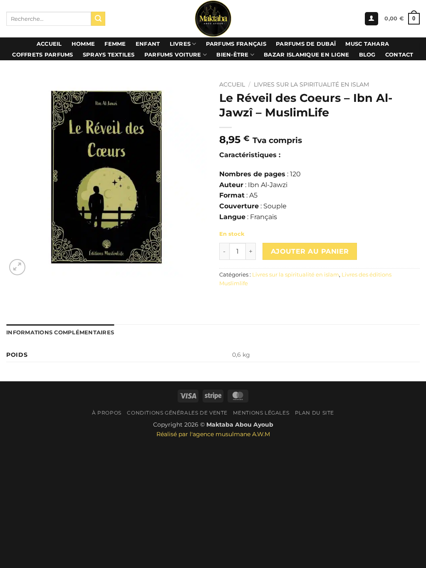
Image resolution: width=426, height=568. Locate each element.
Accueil (49, 44)
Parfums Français (236, 44)
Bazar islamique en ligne (306, 55)
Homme (83, 44)
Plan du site (314, 413)
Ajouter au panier (310, 251)
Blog (367, 55)
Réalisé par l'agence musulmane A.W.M (213, 434)
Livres (180, 44)
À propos (106, 413)
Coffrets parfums (42, 55)
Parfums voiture (172, 55)
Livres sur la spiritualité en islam (311, 84)
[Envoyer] (98, 19)
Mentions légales (261, 413)
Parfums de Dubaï (306, 44)
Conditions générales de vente (177, 413)
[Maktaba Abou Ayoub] (213, 18)
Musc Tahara (367, 44)
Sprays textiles (109, 55)
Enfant (148, 44)
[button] (371, 19)
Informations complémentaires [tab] (60, 332)
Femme (115, 44)
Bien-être (232, 55)
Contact (399, 55)
